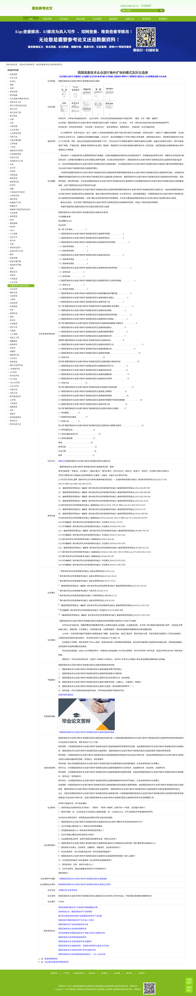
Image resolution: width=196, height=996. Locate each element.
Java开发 (13, 372)
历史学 (12, 348)
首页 (31, 19)
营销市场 (13, 313)
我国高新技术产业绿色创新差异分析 (73, 924)
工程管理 (13, 126)
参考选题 (13, 95)
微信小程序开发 (16, 365)
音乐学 (12, 320)
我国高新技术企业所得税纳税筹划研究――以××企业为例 (81, 954)
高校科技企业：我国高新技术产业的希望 (75, 912)
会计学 (12, 168)
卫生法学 (13, 289)
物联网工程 (14, 355)
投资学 (12, 275)
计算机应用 (14, 196)
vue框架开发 (15, 369)
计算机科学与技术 (17, 192)
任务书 (70, 77)
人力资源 (13, 234)
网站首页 (54, 973)
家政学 (12, 414)
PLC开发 (13, 379)
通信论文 (13, 272)
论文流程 (63, 77)
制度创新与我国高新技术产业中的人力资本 (76, 920)
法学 (12, 123)
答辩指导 (133, 77)
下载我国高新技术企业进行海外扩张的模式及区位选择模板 (82, 879)
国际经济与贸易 (16, 151)
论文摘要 (85, 77)
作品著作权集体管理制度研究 (57, 962)
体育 (12, 268)
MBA (12, 220)
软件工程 (13, 327)
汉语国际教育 (15, 154)
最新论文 (130, 19)
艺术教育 (13, 324)
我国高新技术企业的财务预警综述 (72, 929)
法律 (12, 119)
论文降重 (97, 19)
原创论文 (13, 421)
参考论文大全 (15, 102)
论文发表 (64, 19)
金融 (12, 189)
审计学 (12, 241)
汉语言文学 (14, 157)
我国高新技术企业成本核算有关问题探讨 (75, 941)
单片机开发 (14, 376)
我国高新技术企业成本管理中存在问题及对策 (77, 950)
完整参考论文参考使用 (19, 286)
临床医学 (13, 344)
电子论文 (13, 109)
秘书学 (12, 227)
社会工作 (13, 237)
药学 (12, 310)
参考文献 (101, 77)
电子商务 (13, 116)
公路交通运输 (15, 140)
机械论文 (13, 206)
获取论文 (141, 77)
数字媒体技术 (15, 396)
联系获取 (13, 74)
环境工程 (13, 393)
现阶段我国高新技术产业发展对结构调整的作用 (78, 907)
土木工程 (13, 282)
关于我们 (66, 973)
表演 (12, 88)
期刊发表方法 (15, 424)
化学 (12, 164)
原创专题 (80, 19)
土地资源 (13, 279)
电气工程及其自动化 (18, 106)
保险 (12, 85)
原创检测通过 (15, 417)
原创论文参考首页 (26, 65)
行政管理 (13, 296)
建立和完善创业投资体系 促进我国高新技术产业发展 (80, 916)
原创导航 (47, 19)
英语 (12, 317)
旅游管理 (13, 216)
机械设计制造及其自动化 (20, 209)
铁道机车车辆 (15, 265)
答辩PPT (125, 77)
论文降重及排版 (151, 77)
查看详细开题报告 (65, 695)
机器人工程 (14, 338)
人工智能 (13, 334)
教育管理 (13, 178)
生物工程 (13, 390)
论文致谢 (109, 77)
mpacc (12, 230)
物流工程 (13, 293)
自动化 (12, 81)
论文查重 (13, 213)
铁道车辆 (13, 258)
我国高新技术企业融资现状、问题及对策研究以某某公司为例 (83, 946)
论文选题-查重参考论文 (19, 99)
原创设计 (137, 989)
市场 (12, 244)
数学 (12, 254)
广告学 (12, 147)
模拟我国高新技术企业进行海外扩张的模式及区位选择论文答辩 (84, 884)
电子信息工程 (15, 112)
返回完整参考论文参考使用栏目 (49, 65)
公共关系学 (14, 130)
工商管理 (13, 144)
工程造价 (13, 403)
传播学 (12, 351)
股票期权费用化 (51, 959)
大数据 (12, 331)
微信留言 (129, 973)
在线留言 (189, 981)
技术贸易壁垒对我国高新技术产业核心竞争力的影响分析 (81, 933)
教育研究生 (14, 182)
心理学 (12, 299)
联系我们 (163, 19)
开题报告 (77, 77)
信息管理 (13, 303)
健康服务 (13, 341)
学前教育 (13, 306)
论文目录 (93, 77)
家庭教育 (13, 407)
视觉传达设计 (15, 248)
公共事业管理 (15, 133)
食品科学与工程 (16, 251)
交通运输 (13, 175)
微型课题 (13, 223)
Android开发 (15, 383)
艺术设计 (13, 358)
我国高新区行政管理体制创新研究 (72, 937)
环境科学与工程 (16, 161)
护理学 (12, 171)
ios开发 (13, 400)
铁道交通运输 (15, 261)
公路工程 (13, 137)
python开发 (14, 386)
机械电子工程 (15, 203)
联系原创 (146, 19)
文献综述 (117, 77)
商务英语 (13, 362)
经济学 (12, 185)
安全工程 (13, 78)
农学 (12, 410)
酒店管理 (13, 199)
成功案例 (104, 973)
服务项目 (113, 19)
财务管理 (13, 92)
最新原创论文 (79, 973)
